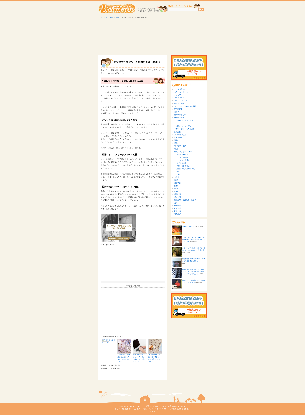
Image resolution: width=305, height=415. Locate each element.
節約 (176, 191)
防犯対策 (177, 206)
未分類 (176, 177)
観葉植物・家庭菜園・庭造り (185, 200)
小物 (178, 174)
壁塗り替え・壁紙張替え (185, 169)
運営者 (152, 411)
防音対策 (177, 211)
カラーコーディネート (182, 92)
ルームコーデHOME (107, 17)
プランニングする (181, 100)
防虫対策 (177, 208)
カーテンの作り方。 (188, 226)
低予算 (176, 112)
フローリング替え (183, 166)
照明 (176, 186)
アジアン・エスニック (184, 120)
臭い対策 (177, 197)
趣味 (176, 203)
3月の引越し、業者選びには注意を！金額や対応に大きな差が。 (123, 358)
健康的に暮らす (180, 115)
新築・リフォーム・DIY (183, 152)
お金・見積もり (182, 154)
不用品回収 (178, 109)
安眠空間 (177, 132)
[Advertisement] (152, 37)
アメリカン (180, 123)
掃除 (176, 143)
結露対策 (177, 194)
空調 (176, 188)
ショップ (177, 95)
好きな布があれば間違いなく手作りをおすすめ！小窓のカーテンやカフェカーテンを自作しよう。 (193, 272)
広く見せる (178, 137)
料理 (176, 149)
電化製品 (177, 214)
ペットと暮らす (180, 103)
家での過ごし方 (180, 135)
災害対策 (177, 183)
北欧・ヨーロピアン (183, 126)
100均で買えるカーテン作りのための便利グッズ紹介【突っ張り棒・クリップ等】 (193, 239)
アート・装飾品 (182, 157)
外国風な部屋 (179, 118)
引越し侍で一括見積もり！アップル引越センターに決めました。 (139, 358)
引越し (118, 17)
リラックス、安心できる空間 (185, 106)
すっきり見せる (180, 89)
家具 (178, 171)
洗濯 (176, 180)
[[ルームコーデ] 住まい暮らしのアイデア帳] (117, 8)
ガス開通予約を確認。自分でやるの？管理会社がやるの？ (154, 358)
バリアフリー (179, 98)
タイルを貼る (181, 163)
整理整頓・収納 (180, 146)
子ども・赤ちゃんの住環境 (184, 129)
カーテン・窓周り (183, 160)
